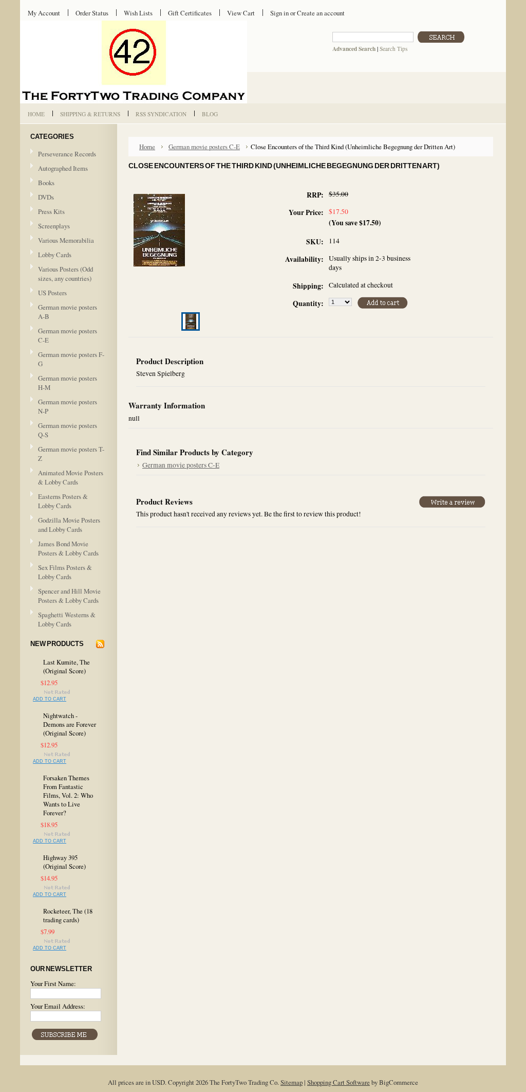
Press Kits (51, 211)
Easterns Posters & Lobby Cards (63, 501)
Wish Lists (138, 12)
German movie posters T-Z (71, 453)
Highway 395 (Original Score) (64, 862)
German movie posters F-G (71, 359)
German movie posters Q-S (67, 430)
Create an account (321, 12)
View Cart (241, 12)
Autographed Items (59, 169)
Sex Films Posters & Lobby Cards (65, 572)
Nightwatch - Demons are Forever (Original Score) (69, 724)
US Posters (52, 292)
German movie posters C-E (67, 335)
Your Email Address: (57, 1006)
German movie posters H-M (67, 382)
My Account (44, 12)
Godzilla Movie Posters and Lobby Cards (69, 524)
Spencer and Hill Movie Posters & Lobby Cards (69, 595)
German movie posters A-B (67, 311)
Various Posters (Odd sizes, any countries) (65, 273)
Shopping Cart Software (338, 1082)
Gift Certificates (190, 12)
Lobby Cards (50, 255)
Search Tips (393, 48)
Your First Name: (53, 983)
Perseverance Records (63, 154)
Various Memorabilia (66, 240)
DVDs (46, 197)
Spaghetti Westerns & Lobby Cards (67, 619)
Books (46, 182)
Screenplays (54, 225)
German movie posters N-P (67, 406)
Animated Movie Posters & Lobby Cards (70, 477)
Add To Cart (49, 699)
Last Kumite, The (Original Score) (66, 666)
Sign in (279, 12)
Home (147, 146)
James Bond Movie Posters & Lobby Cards (68, 548)
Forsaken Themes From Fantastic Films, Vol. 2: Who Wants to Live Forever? (68, 795)
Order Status (92, 12)
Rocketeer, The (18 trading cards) (67, 915)
